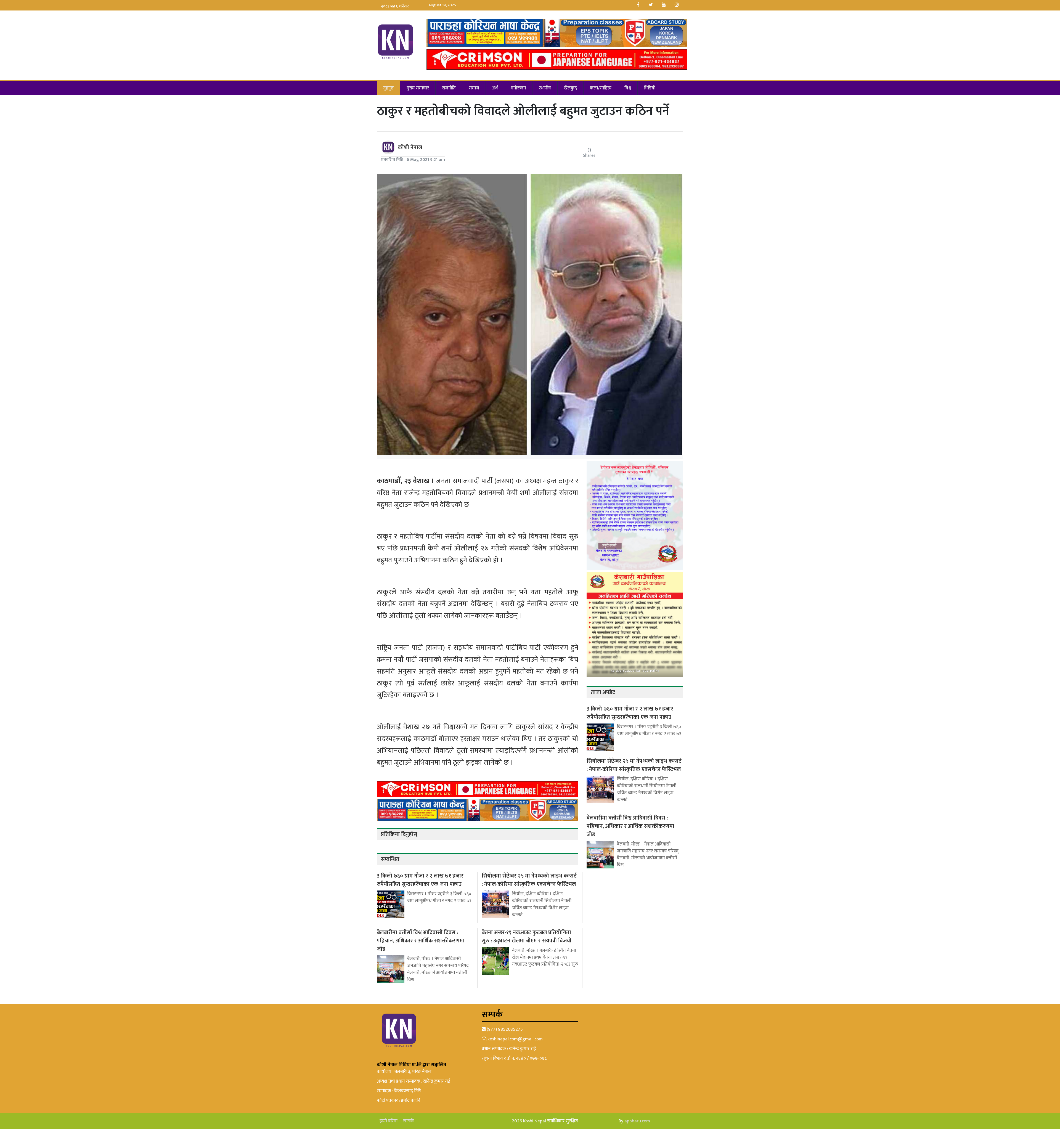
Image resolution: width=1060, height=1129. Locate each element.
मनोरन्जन (518, 88)
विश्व (627, 88)
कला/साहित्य (600, 88)
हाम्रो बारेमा (389, 1121)
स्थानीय (545, 88)
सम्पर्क (408, 1121)
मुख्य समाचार (418, 88)
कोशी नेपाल (410, 147)
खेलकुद (570, 88)
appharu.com (637, 1121)
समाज (474, 88)
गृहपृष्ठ (388, 88)
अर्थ (495, 88)
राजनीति (449, 88)
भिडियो (649, 88)
